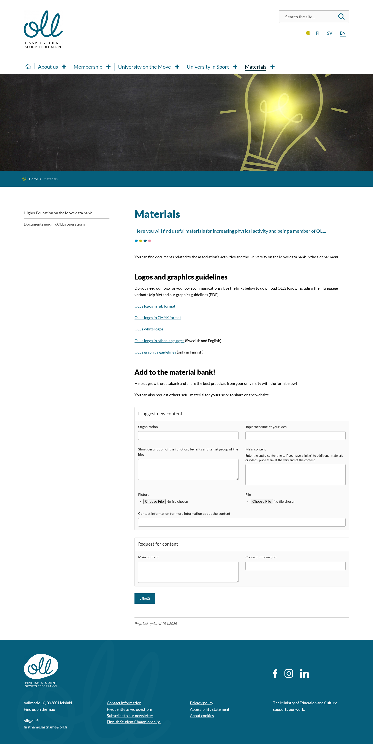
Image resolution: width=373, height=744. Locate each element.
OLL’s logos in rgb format (154, 306)
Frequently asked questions (130, 709)
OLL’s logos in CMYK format (157, 317)
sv (329, 33)
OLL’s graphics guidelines (155, 352)
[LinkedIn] (304, 673)
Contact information (124, 702)
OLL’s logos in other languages (159, 340)
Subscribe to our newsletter (130, 715)
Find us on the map (39, 709)
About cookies (202, 715)
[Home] (28, 66)
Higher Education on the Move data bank (58, 212)
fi (317, 33)
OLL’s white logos (148, 329)
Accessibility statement (209, 709)
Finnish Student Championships (134, 721)
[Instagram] (288, 673)
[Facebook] (275, 673)
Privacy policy (201, 702)
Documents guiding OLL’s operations (54, 224)
